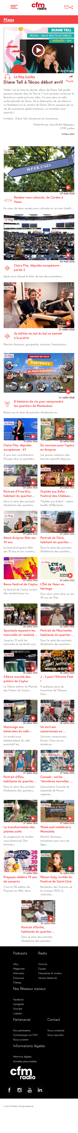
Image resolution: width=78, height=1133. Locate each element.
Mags (9, 19)
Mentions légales (22, 1056)
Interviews (18, 973)
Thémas (17, 982)
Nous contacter (55, 1030)
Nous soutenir (20, 1039)
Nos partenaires (22, 1030)
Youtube (17, 1008)
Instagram (18, 1004)
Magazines (19, 968)
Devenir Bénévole (47, 978)
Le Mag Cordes (24, 76)
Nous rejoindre (55, 1035)
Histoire (42, 964)
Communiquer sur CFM (25, 1035)
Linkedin (17, 1013)
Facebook (18, 999)
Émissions (18, 978)
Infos (16, 964)
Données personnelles (25, 1061)
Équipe (42, 968)
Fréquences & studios (50, 973)
